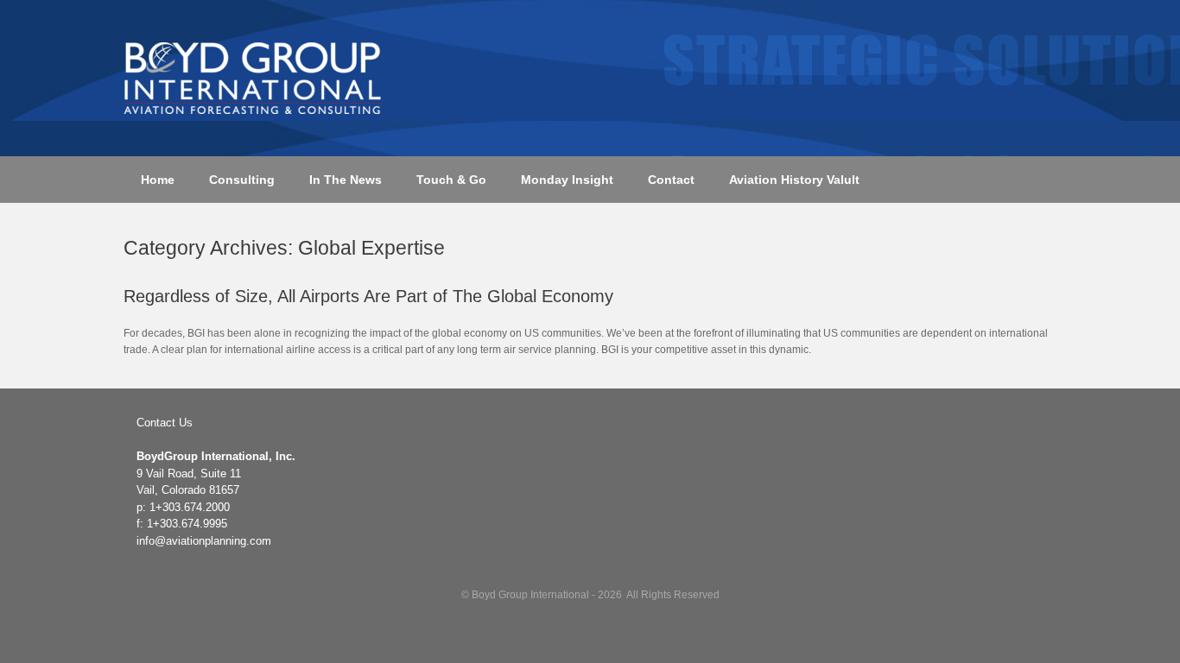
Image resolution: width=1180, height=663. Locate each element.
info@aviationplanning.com (203, 540)
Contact (671, 179)
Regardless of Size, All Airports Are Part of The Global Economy (368, 296)
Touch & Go (451, 179)
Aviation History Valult (794, 179)
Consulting (242, 179)
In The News (345, 179)
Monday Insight (567, 179)
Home (157, 179)
